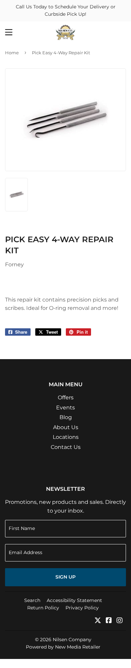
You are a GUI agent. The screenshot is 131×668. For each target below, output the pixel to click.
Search (32, 600)
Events (65, 407)
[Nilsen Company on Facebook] (109, 621)
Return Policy (43, 607)
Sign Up (65, 577)
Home (12, 52)
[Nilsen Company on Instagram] (120, 621)
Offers (66, 397)
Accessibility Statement (74, 600)
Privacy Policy (82, 607)
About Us (65, 427)
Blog (65, 417)
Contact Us (66, 447)
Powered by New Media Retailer (63, 647)
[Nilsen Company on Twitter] (97, 621)
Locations (66, 437)
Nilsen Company (72, 639)
